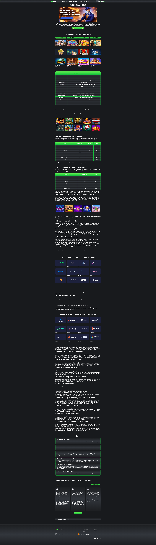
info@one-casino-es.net (97, 538)
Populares (60, 37)
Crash (83, 37)
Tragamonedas (94, 37)
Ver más (78, 513)
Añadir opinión (95, 484)
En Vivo (71, 37)
